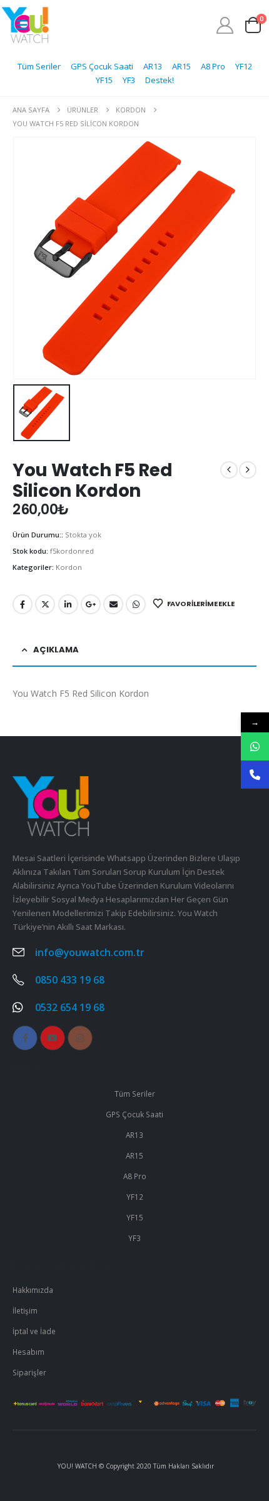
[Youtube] (52, 1037)
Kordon (69, 567)
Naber (136, 604)
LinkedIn (68, 604)
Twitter (45, 604)
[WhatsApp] (255, 746)
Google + (91, 604)
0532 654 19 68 (69, 1007)
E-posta (113, 604)
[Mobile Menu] (22, 25)
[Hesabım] (225, 25)
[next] (247, 470)
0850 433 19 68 (69, 980)
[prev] (229, 470)
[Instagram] (80, 1037)
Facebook (23, 604)
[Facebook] (25, 1037)
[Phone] (255, 774)
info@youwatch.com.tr (90, 952)
